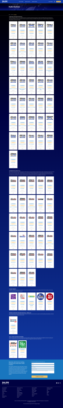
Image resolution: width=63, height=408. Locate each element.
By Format (15, 14)
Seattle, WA (13, 164)
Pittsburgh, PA (13, 145)
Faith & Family (21, 1)
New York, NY (40, 245)
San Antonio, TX (50, 145)
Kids (47, 393)
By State (12, 14)
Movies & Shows (34, 1)
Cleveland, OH (13, 127)
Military (48, 392)
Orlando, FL (13, 90)
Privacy (36, 403)
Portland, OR (31, 127)
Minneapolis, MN (22, 245)
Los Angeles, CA (31, 190)
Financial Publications (19, 392)
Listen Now (13, 30)
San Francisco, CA (31, 53)
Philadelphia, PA (50, 127)
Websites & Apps (19, 390)
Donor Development (34, 393)
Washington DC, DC (49, 208)
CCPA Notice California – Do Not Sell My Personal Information (28, 400)
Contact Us (3, 397)
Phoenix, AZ (22, 190)
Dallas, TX (31, 145)
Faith (47, 390)
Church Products (34, 391)
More (13, 56)
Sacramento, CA (13, 53)
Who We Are (4, 390)
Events (18, 397)
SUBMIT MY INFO (39, 376)
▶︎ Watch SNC (58, 1)
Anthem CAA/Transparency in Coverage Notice (43, 400)
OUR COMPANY (4, 387)
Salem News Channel (19, 393)
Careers (3, 392)
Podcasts (18, 391)
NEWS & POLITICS (20, 387)
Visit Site (13, 50)
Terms (39, 403)
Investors (3, 393)
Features (48, 391)
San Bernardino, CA (49, 190)
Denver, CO (40, 208)
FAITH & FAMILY (34, 387)
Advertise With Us (4, 391)
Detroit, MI (13, 245)
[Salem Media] (4, 1)
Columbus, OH (22, 127)
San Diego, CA (22, 53)
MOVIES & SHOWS (49, 387)
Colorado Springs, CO (50, 53)
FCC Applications (29, 401)
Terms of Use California (17, 400)
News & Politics (27, 1)
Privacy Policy (34, 401)
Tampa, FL (22, 90)
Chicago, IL (49, 90)
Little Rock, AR (13, 190)
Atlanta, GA (31, 90)
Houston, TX (40, 145)
